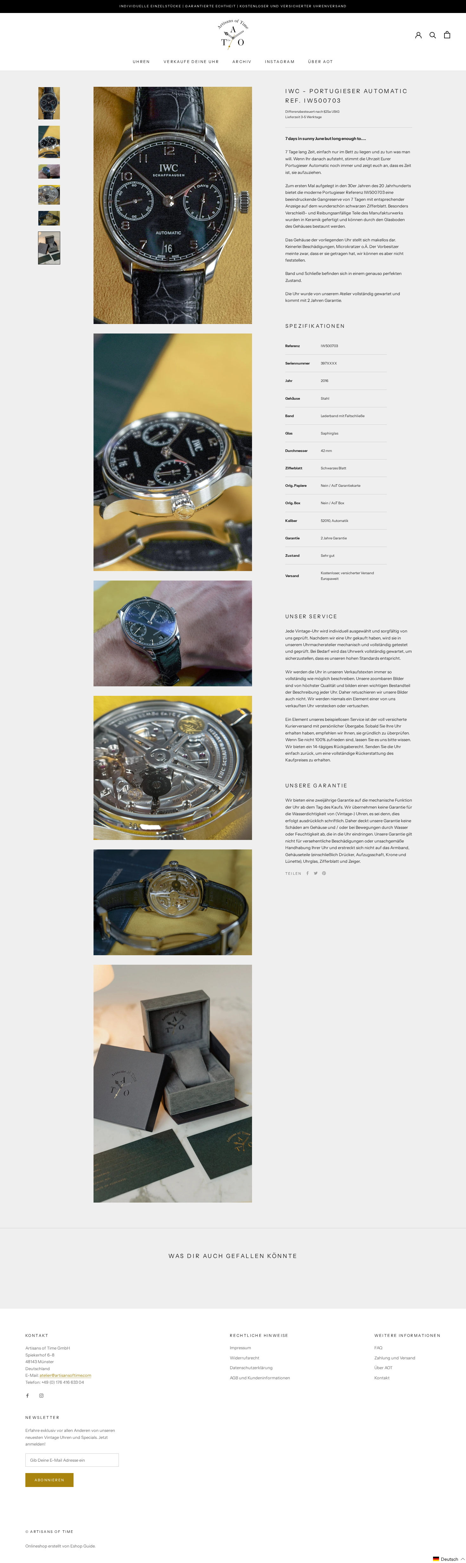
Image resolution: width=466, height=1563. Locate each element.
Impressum (240, 1347)
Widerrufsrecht (244, 1357)
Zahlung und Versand (394, 1357)
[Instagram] (41, 1395)
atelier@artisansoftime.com (65, 1375)
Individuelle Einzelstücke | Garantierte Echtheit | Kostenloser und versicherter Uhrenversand (233, 6)
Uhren (141, 61)
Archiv (242, 61)
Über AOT (383, 1367)
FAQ (378, 1347)
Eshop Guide (82, 1545)
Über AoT (320, 61)
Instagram (280, 61)
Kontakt (382, 1377)
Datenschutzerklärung (251, 1367)
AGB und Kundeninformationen (260, 1377)
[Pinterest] (324, 873)
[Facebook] (307, 873)
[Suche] (433, 34)
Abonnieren (49, 1480)
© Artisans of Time (49, 1531)
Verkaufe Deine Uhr (191, 61)
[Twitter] (316, 873)
